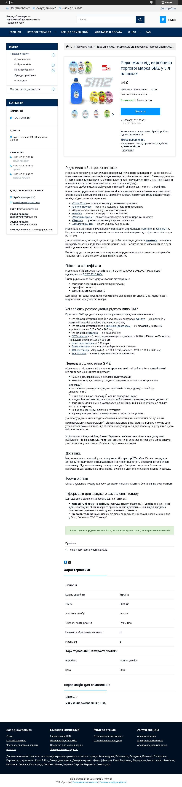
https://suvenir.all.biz (27, 209)
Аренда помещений (75, 32)
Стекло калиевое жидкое (108, 740)
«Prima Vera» (79, 203)
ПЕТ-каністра (79, 336)
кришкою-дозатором (118, 325)
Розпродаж (20, 80)
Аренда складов (146, 736)
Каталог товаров (39, 32)
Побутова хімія (84, 46)
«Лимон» (77, 213)
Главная (15, 32)
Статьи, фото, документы (25, 89)
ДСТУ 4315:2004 (93, 274)
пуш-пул (140, 319)
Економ (147, 228)
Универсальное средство (64, 749)
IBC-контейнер (80, 350)
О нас (132, 32)
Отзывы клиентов (16, 740)
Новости (11, 749)
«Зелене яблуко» (82, 206)
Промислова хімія (24, 69)
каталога (92, 332)
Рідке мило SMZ (105, 46)
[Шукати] (140, 19)
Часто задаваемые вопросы (22, 745)
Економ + (162, 228)
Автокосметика (22, 59)
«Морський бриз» (82, 217)
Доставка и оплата (108, 32)
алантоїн (151, 240)
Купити (140, 111)
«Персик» (77, 220)
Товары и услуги (19, 53)
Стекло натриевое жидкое (108, 736)
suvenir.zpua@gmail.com (26, 202)
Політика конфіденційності (113, 782)
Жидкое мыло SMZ (60, 736)
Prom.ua (108, 779)
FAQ (148, 32)
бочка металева (81, 346)
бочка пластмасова (83, 343)
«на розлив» (79, 353)
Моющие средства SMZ (63, 740)
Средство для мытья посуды (66, 745)
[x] (69, 562)
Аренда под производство (152, 745)
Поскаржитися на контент (85, 782)
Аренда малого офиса (150, 740)
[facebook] (65, 562)
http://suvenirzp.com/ (24, 197)
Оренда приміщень (25, 75)
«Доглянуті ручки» (82, 224)
